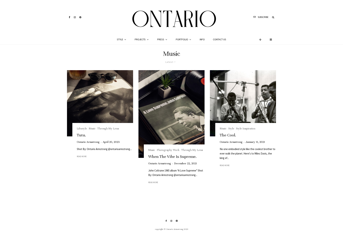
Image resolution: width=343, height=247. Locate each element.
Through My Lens (108, 128)
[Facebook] (69, 17)
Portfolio (182, 39)
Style (120, 39)
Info (202, 39)
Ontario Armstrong (88, 142)
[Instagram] (75, 17)
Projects (140, 39)
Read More (82, 156)
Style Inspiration (245, 128)
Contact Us (219, 39)
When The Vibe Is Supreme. (172, 156)
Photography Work (168, 150)
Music (92, 128)
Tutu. (81, 135)
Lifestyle (82, 128)
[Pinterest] (80, 17)
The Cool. (228, 135)
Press (160, 39)
